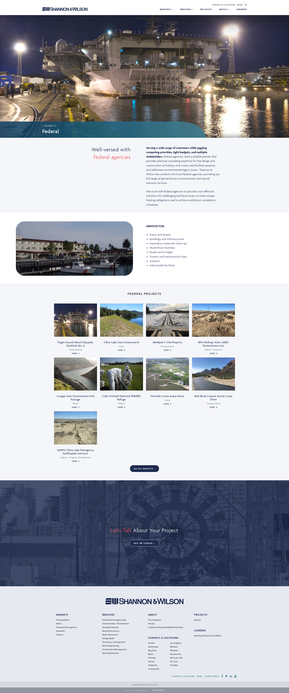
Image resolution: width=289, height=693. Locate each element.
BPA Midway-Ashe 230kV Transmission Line (213, 344)
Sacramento (175, 654)
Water (59, 623)
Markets (165, 9)
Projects (200, 614)
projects (206, 9)
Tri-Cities (174, 665)
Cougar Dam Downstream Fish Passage (75, 397)
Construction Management (114, 649)
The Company (154, 620)
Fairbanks (152, 665)
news (240, 5)
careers (241, 9)
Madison (174, 647)
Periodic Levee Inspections (167, 396)
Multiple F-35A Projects (167, 342)
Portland (174, 650)
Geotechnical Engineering (114, 620)
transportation (63, 620)
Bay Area (152, 650)
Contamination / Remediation (115, 623)
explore (197, 620)
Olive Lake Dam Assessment (121, 342)
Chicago (152, 658)
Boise (150, 654)
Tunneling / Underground (113, 642)
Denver (151, 661)
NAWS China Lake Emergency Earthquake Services (75, 451)
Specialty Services (110, 653)
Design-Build (108, 638)
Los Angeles (175, 643)
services (108, 614)
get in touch (143, 543)
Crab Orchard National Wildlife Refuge (121, 397)
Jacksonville (153, 669)
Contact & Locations (223, 5)
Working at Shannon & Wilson (207, 636)
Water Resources (110, 635)
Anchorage (153, 647)
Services (186, 9)
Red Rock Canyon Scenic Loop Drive (213, 397)
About (223, 9)
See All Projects (143, 468)
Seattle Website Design (136, 690)
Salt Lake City (176, 658)
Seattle (151, 643)
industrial (60, 631)
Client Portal (212, 676)
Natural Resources (110, 631)
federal (59, 635)
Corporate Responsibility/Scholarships (165, 627)
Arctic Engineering (110, 646)
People (151, 623)
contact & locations (163, 638)
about (152, 614)
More (74, 353)
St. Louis (174, 661)
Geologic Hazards (110, 627)
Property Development (66, 627)
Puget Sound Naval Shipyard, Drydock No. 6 (75, 344)
